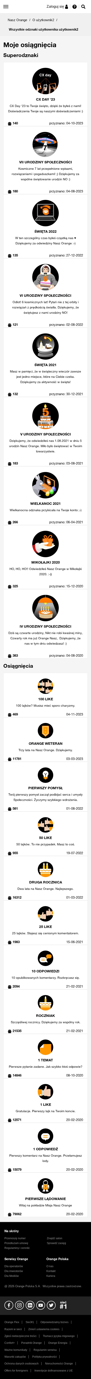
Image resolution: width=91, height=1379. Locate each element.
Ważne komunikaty (15, 1349)
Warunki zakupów (15, 1356)
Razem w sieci (13, 1329)
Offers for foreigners (16, 1370)
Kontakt (50, 1271)
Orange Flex (11, 1322)
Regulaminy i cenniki (17, 1248)
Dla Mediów (11, 1276)
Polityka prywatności (44, 1356)
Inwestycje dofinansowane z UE (53, 1370)
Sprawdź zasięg (56, 1243)
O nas (49, 1266)
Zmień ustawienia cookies (43, 1329)
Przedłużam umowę (16, 1243)
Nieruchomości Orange (59, 1363)
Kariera (50, 1276)
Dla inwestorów (13, 1271)
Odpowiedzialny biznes (54, 1322)
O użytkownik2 (43, 20)
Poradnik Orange (31, 1342)
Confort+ (9, 1342)
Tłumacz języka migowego (59, 1336)
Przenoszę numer (15, 1238)
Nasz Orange (17, 20)
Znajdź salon (54, 1238)
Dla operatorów (13, 1266)
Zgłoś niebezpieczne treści (20, 1336)
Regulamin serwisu (45, 1349)
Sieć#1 (30, 1322)
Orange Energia (57, 1342)
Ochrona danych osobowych (21, 1363)
